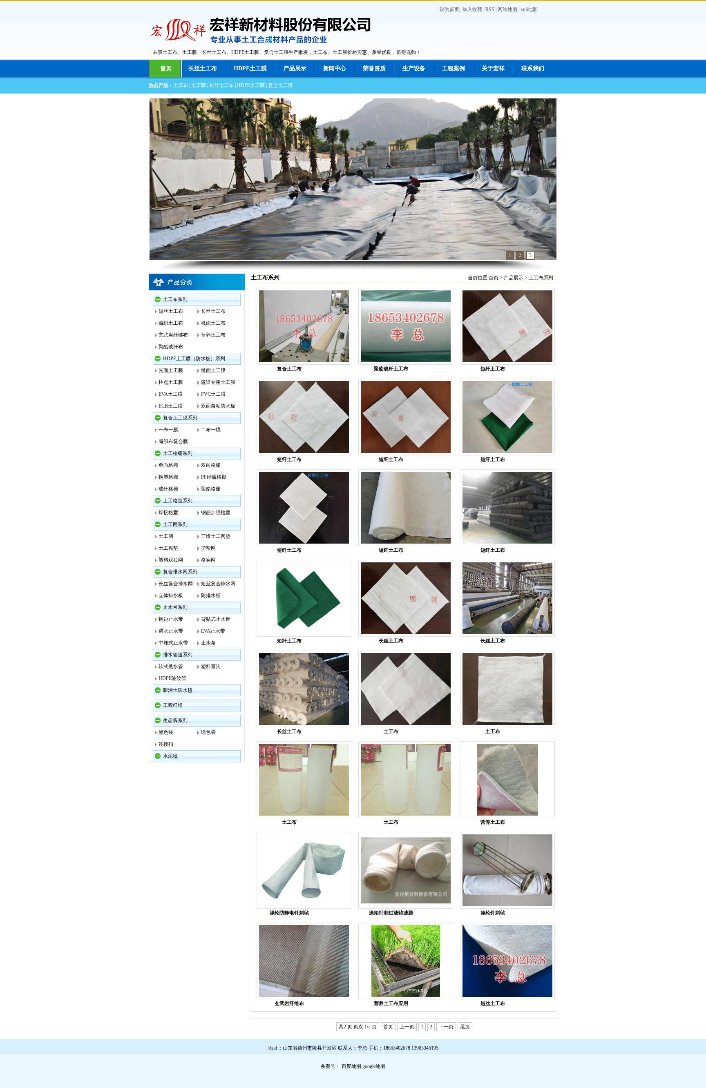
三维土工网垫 (215, 536)
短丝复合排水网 (218, 583)
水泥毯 (170, 756)
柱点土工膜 (171, 382)
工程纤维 (173, 705)
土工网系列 (175, 524)
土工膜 (198, 85)
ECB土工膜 (171, 406)
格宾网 (208, 560)
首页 (166, 68)
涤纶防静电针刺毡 (289, 913)
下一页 (446, 1027)
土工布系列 (175, 299)
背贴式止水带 (215, 619)
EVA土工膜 (171, 394)
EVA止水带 (213, 631)
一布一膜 (168, 430)
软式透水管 (171, 666)
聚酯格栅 (211, 489)
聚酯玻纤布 (171, 347)
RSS (489, 9)
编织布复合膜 (173, 441)
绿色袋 (208, 732)
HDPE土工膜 (250, 68)
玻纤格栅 (168, 489)
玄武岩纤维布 (173, 335)
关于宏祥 (493, 68)
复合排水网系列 (180, 572)
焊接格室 (168, 512)
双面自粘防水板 (218, 406)
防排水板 (211, 595)
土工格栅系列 (177, 453)
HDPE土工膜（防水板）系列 (194, 358)
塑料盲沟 (211, 666)
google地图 (373, 1066)
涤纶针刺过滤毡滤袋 (391, 913)
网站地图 (507, 9)
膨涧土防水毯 (177, 690)
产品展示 (295, 68)
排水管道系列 (177, 655)
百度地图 (351, 1066)
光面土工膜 (171, 370)
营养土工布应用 (391, 1003)
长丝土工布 (202, 68)
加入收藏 (472, 9)
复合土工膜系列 (180, 418)
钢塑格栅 (168, 477)
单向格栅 (168, 465)
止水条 (208, 643)
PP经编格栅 (213, 477)
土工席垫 (168, 548)
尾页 (465, 1027)
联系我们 (532, 68)
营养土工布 (213, 335)
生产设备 (413, 68)
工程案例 (453, 68)
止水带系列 (175, 607)
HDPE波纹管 (172, 678)
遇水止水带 (171, 631)
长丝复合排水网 (176, 583)
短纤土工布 (492, 369)
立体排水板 (171, 595)
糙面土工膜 (213, 370)
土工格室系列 (177, 501)
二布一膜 (211, 430)
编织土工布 (171, 323)
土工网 (166, 536)
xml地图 (529, 9)
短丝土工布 (171, 311)
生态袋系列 (175, 720)
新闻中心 (334, 68)
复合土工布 (289, 369)
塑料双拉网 (171, 560)
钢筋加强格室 (215, 512)
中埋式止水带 (173, 643)
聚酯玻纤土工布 (391, 369)
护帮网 (208, 548)
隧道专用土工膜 (218, 382)
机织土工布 (213, 323)
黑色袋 (166, 732)
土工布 (180, 85)
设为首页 (449, 9)
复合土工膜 (280, 85)
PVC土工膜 (213, 394)
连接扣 (166, 744)
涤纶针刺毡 (492, 913)
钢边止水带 (171, 619)
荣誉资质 (374, 68)
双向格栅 (211, 465)
